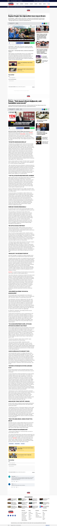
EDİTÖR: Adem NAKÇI (18, 44)
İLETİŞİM (37, 514)
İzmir (14, 14)
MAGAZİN (30, 512)
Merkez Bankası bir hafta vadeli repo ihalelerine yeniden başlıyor (45, 138)
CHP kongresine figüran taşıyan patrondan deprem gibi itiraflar (45, 57)
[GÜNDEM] (42, 29)
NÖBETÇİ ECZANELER (24, 520)
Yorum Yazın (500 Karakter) (12, 79)
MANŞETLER (23, 514)
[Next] (48, 7)
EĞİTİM (29, 514)
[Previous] (47, 7)
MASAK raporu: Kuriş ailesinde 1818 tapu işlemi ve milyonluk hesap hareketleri (45, 142)
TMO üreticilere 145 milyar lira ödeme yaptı (45, 61)
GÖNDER (33, 472)
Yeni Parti (31, 132)
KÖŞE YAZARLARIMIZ (24, 512)
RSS (9, 525)
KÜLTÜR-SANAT (31, 513)
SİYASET (44, 514)
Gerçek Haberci (11, 14)
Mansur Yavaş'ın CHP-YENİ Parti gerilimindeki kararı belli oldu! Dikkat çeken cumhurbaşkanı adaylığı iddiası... (24, 6)
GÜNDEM (44, 513)
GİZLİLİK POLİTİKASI (38, 513)
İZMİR (43, 512)
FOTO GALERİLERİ (24, 513)
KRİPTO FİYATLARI (24, 519)
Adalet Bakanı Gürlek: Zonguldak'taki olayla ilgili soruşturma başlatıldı (42, 133)
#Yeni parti (22, 443)
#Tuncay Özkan (11, 443)
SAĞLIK (43, 519)
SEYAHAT (30, 519)
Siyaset (14, 99)
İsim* (9, 76)
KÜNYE (36, 512)
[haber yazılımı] (47, 525)
